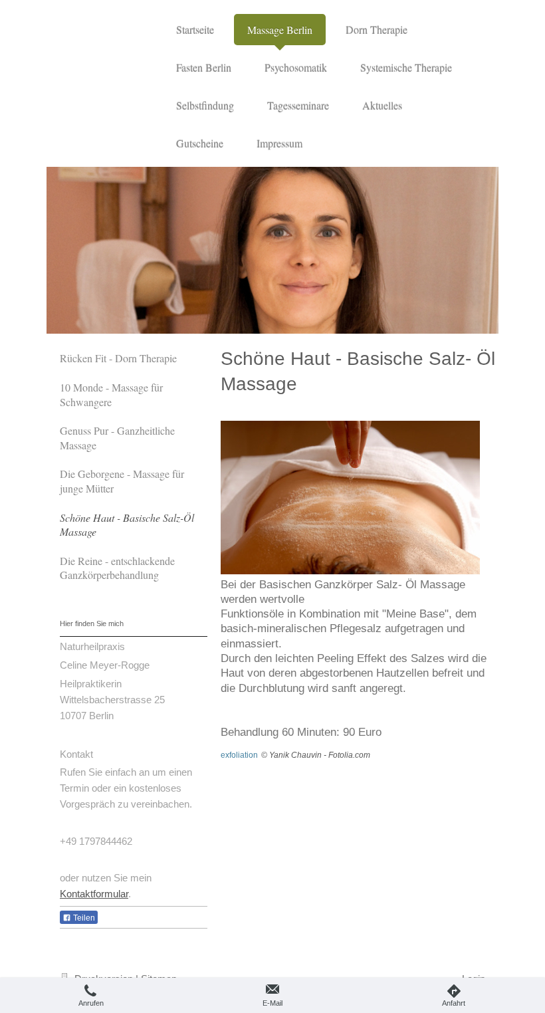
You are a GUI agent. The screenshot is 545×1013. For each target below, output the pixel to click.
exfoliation (239, 755)
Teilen (83, 918)
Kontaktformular (94, 893)
